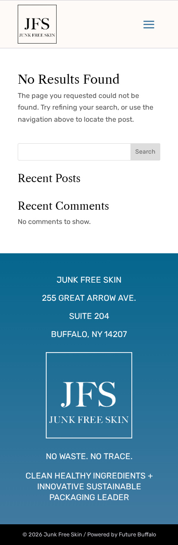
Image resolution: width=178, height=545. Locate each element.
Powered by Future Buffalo (121, 534)
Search (145, 151)
